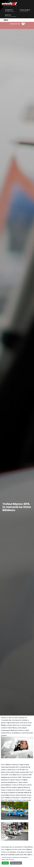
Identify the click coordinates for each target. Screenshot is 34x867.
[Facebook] (7, 27)
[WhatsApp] (19, 27)
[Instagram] (13, 27)
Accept (5, 863)
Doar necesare (16, 863)
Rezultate (10, 15)
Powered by (15, 24)
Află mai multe (10, 859)
